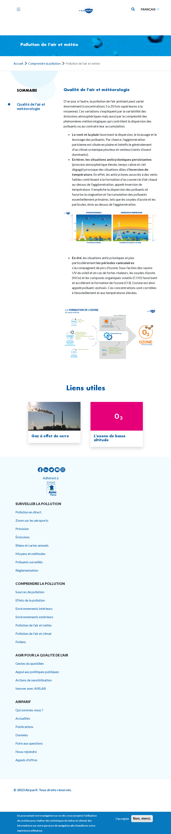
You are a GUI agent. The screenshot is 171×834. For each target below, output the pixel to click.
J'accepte (122, 818)
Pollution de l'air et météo (33, 625)
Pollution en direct (28, 512)
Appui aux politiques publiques (37, 672)
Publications (24, 727)
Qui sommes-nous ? (29, 710)
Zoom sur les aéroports (31, 520)
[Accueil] (86, 9)
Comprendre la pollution (44, 63)
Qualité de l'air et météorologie (97, 89)
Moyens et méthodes (30, 554)
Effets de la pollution (30, 600)
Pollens (20, 642)
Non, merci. (142, 818)
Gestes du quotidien (29, 663)
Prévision (22, 529)
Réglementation (26, 570)
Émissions (22, 537)
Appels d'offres (26, 760)
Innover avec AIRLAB (30, 688)
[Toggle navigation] (17, 9)
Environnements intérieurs (34, 608)
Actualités (22, 718)
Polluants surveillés (29, 562)
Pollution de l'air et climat (33, 633)
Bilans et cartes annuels (32, 545)
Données (21, 735)
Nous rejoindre (26, 752)
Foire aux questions (29, 743)
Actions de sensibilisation (33, 680)
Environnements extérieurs (34, 617)
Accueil (18, 63)
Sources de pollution (29, 592)
